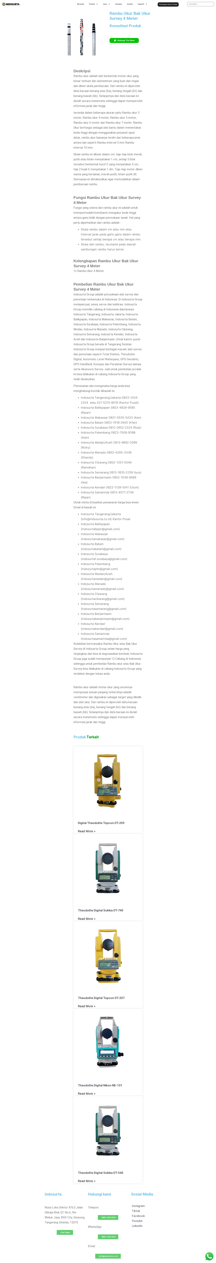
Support (141, 4)
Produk (92, 4)
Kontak (130, 4)
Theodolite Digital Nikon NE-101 (100, 1085)
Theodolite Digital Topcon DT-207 (101, 998)
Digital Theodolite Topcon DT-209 (101, 823)
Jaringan (118, 4)
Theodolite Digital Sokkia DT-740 (100, 910)
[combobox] (200, 4)
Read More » (87, 831)
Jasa (105, 4)
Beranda (80, 4)
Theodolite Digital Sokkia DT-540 (100, 1173)
